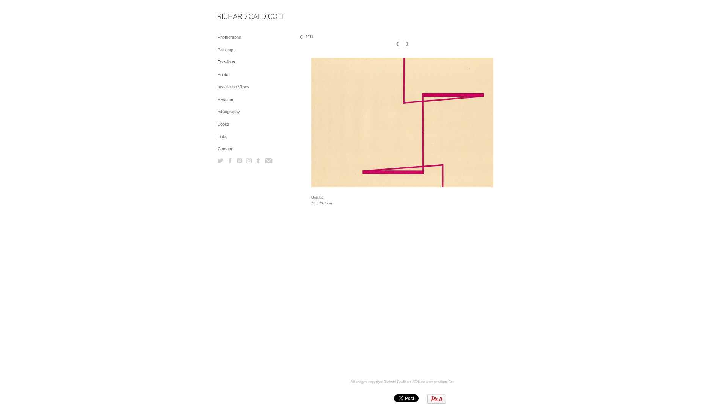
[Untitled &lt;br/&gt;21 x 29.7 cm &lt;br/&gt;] (402, 122)
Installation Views (233, 87)
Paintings (226, 49)
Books (223, 124)
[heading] (237, 16)
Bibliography (229, 111)
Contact (225, 148)
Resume (225, 99)
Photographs (229, 37)
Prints (223, 74)
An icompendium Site (437, 382)
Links (223, 136)
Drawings (226, 62)
